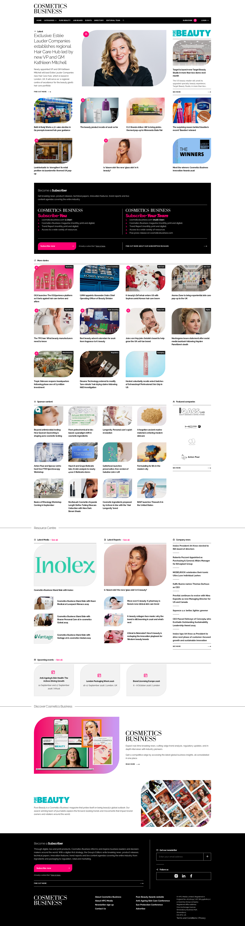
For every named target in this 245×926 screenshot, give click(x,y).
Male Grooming (113, 309)
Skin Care (207, 266)
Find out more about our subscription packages (147, 246)
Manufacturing (68, 352)
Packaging (160, 352)
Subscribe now (47, 246)
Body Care (160, 309)
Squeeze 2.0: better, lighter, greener (190, 610)
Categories (49, 20)
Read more (130, 764)
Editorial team (113, 20)
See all (55, 540)
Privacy (202, 918)
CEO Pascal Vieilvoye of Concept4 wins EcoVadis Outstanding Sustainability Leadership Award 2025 (192, 622)
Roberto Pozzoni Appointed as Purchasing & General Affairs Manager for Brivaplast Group (191, 561)
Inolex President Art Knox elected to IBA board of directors (191, 547)
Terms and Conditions (187, 918)
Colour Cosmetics (112, 266)
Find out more (40, 92)
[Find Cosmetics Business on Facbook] (191, 877)
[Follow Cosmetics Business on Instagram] (176, 877)
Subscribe (187, 20)
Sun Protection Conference (149, 905)
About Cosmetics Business (108, 897)
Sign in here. (100, 246)
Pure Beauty (65, 20)
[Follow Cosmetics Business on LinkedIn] (184, 877)
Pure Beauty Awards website (150, 897)
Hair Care (161, 266)
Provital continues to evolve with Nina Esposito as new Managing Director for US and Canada (192, 599)
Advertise (140, 908)
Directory (99, 20)
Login (203, 20)
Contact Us (100, 908)
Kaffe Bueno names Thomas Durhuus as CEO (191, 585)
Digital (208, 309)
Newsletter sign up (104, 905)
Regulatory (114, 352)
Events (88, 20)
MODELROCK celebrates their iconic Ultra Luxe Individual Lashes (190, 574)
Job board (78, 20)
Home (38, 20)
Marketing (69, 266)
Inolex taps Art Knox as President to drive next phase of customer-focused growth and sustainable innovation (192, 637)
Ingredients (69, 309)
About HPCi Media (104, 901)
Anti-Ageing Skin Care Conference (153, 901)
